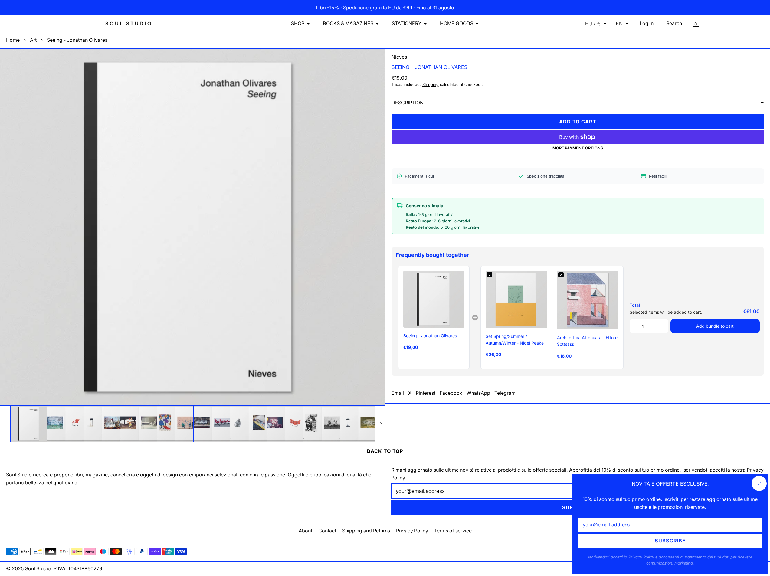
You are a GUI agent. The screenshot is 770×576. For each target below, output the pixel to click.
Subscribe (670, 541)
